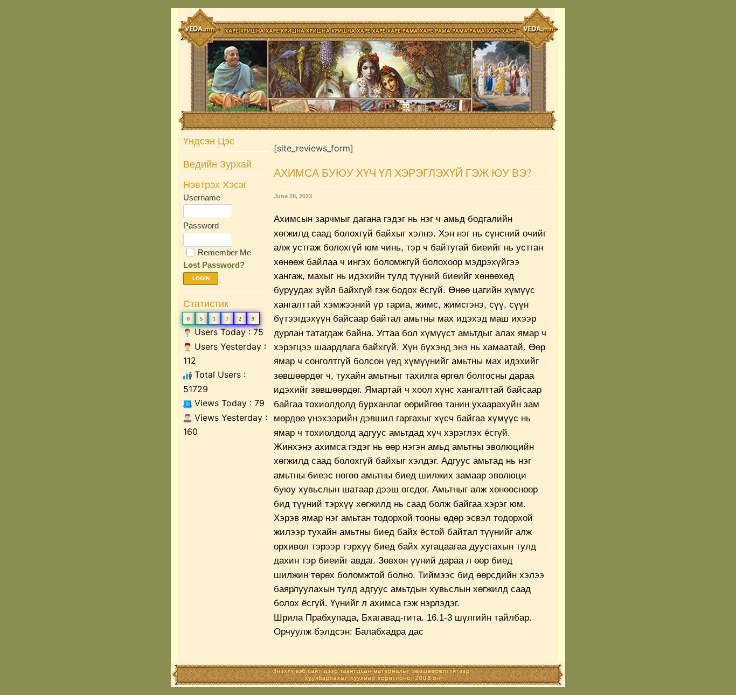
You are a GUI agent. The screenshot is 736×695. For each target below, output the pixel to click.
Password (201, 225)
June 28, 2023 (293, 196)
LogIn (201, 278)
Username (201, 197)
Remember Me (224, 252)
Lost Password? (214, 264)
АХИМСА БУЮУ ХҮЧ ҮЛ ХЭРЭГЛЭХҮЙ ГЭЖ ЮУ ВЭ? (402, 172)
